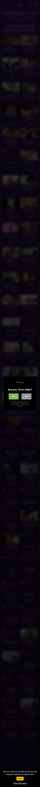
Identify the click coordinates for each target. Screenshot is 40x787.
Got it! (20, 778)
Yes (13, 396)
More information (20, 783)
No (26, 396)
